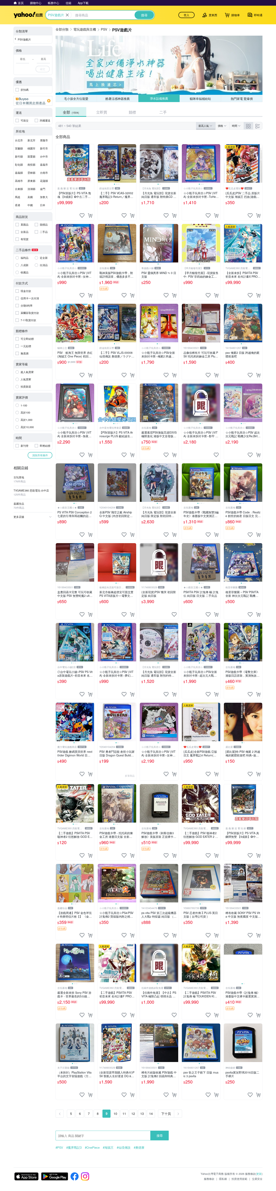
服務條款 (209, 1179)
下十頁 (166, 1113)
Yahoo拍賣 (28, 15)
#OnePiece (92, 1147)
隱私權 (223, 1179)
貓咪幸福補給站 (200, 98)
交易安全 (257, 1179)
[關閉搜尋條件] (67, 15)
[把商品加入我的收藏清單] (82, 215)
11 (124, 1113)
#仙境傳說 (124, 1147)
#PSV (59, 1147)
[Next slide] (133, 163)
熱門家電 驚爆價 (242, 98)
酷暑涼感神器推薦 (117, 98)
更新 (259, 1174)
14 (151, 1113)
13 (142, 1113)
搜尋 (160, 1135)
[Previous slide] (100, 163)
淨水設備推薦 (159, 98)
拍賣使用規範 (239, 1179)
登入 (186, 15)
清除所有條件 (40, 455)
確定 (42, 69)
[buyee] (33, 101)
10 (115, 1113)
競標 (132, 112)
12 (133, 1113)
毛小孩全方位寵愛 (76, 98)
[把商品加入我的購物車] (90, 215)
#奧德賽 (139, 1147)
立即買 (101, 112)
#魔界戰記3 (74, 1147)
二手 (163, 112)
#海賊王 (108, 1147)
